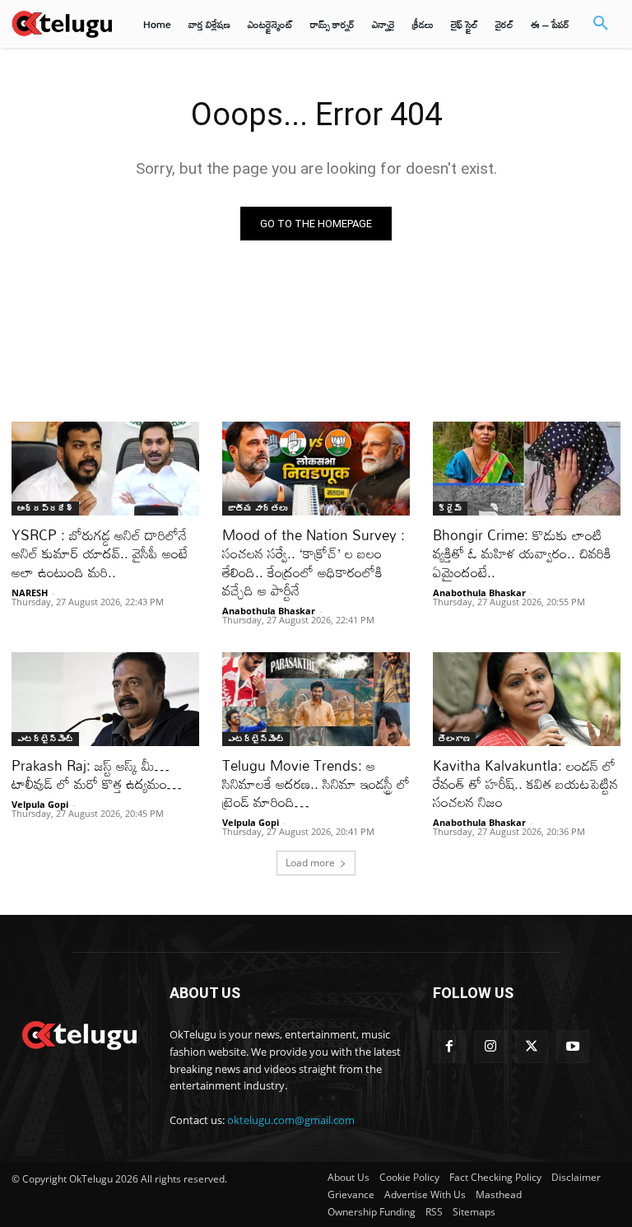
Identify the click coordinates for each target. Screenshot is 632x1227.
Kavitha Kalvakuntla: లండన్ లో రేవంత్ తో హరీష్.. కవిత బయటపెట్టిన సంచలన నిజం (525, 783)
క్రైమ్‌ (450, 508)
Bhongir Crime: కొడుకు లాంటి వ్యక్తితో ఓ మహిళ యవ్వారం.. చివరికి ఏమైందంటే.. (522, 553)
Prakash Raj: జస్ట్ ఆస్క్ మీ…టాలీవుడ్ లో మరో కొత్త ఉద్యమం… (97, 774)
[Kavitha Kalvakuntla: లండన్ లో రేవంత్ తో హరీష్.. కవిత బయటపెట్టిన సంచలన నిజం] (526, 699)
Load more (310, 863)
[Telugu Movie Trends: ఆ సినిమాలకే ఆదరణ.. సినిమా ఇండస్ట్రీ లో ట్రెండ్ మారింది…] (316, 699)
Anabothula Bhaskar (268, 610)
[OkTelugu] (62, 23)
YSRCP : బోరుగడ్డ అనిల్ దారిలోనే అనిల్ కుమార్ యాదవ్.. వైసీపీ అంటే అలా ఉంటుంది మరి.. (100, 553)
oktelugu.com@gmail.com (291, 1120)
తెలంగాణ (454, 738)
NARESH (30, 592)
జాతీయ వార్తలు (257, 508)
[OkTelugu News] (79, 1033)
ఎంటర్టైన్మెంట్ (45, 738)
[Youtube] (572, 1046)
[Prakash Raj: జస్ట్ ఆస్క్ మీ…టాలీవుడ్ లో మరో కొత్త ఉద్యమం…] (105, 699)
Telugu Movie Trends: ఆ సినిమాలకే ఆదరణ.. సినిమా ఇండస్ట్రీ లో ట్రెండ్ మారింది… (316, 783)
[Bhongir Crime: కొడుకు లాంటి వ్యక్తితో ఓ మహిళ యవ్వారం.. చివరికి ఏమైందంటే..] (526, 469)
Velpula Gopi (40, 804)
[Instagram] (490, 1046)
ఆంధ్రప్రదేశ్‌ (45, 508)
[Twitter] (531, 1046)
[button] (600, 24)
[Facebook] (449, 1046)
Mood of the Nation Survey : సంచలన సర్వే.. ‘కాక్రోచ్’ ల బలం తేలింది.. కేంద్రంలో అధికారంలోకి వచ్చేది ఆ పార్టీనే (313, 562)
